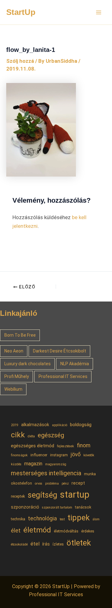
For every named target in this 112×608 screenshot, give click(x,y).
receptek (18, 496)
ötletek (79, 542)
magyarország (55, 464)
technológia (42, 518)
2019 (14, 425)
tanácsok (83, 507)
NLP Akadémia (74, 363)
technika (18, 519)
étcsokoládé (19, 544)
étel (35, 544)
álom (96, 519)
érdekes (87, 531)
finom (84, 445)
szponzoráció (25, 506)
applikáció (59, 425)
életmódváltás (66, 531)
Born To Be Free (20, 335)
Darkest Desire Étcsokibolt (59, 350)
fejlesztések (65, 446)
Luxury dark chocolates (27, 363)
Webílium (13, 389)
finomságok (19, 455)
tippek (79, 517)
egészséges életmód (32, 446)
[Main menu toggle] (99, 12)
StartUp (20, 12)
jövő (76, 454)
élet (16, 530)
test (62, 519)
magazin (33, 464)
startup (74, 494)
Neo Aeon (13, 350)
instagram (59, 455)
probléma (52, 483)
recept (78, 483)
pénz (65, 483)
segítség (42, 495)
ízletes (58, 544)
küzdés (16, 464)
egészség (51, 435)
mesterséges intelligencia (46, 473)
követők (88, 455)
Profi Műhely (16, 376)
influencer (38, 455)
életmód (37, 530)
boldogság (80, 424)
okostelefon (21, 483)
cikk (18, 434)
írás (46, 543)
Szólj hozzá (20, 61)
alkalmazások (35, 424)
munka (90, 474)
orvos (38, 483)
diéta (31, 436)
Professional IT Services (63, 376)
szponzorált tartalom (57, 507)
